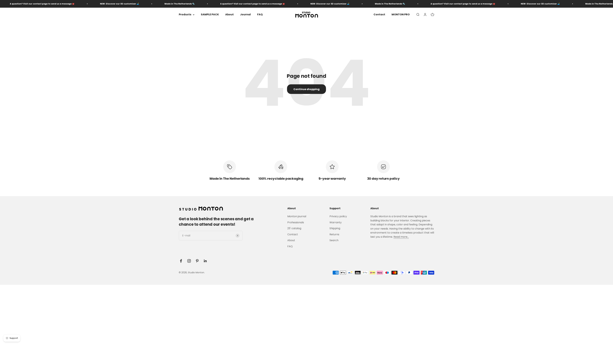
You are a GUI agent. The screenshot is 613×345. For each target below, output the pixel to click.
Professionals (295, 222)
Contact (379, 14)
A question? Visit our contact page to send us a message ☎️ (225, 3)
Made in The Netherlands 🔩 (153, 3)
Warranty (335, 222)
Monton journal (296, 216)
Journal (245, 14)
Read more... (401, 237)
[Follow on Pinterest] (197, 261)
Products (185, 14)
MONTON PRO (401, 14)
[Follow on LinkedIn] (205, 261)
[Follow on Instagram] (189, 261)
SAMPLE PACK (210, 14)
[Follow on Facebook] (181, 261)
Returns (334, 234)
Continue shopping (306, 89)
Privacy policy (338, 216)
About (229, 14)
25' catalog (294, 228)
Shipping (334, 228)
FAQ (260, 14)
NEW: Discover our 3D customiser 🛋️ (92, 3)
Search (333, 240)
